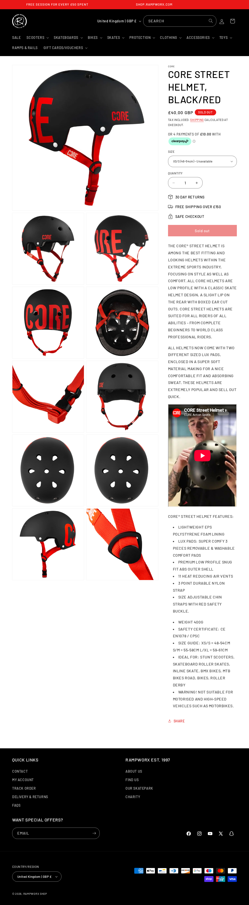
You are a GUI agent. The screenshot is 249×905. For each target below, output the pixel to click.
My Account (23, 780)
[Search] (210, 21)
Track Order (24, 788)
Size (171, 152)
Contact (20, 771)
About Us (133, 771)
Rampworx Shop (35, 893)
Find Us (132, 780)
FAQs (16, 805)
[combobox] (179, 21)
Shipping (197, 119)
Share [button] (179, 721)
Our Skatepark (139, 788)
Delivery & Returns (30, 797)
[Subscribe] (94, 833)
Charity (132, 797)
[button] (37, 38)
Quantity (175, 173)
